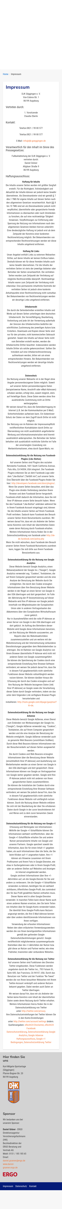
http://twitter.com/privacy (33, 1011)
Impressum (8, 1186)
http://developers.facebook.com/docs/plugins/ (33, 483)
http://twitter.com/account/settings (30, 1021)
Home (5, 74)
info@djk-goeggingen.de (34, 140)
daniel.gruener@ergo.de (14, 1160)
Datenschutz (21, 1186)
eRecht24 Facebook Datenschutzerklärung (30, 1028)
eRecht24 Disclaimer (34, 1025)
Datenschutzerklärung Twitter (37, 1042)
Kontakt (32, 1186)
